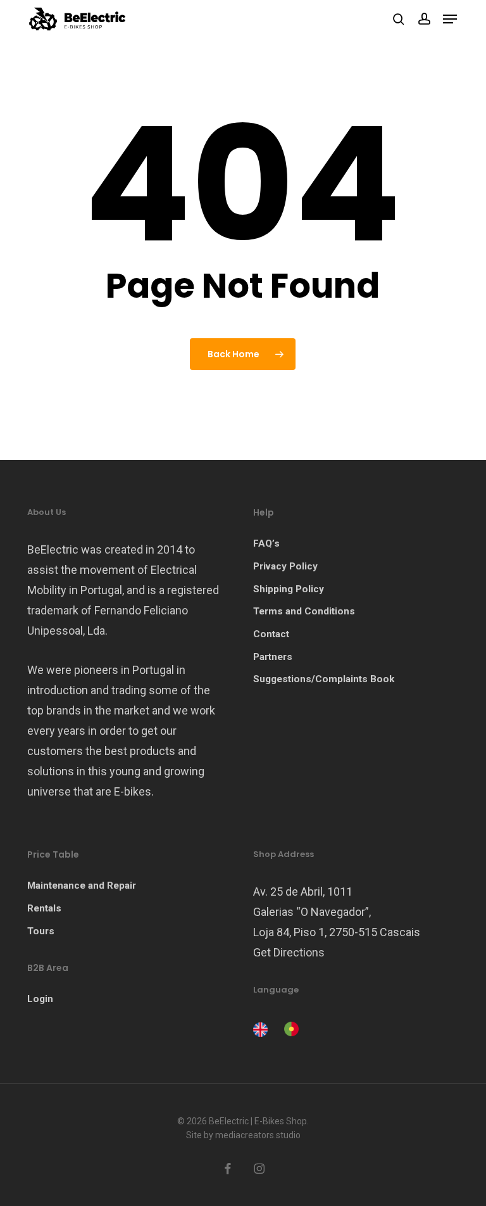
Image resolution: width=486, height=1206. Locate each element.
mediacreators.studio (258, 1135)
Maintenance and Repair (81, 885)
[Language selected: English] (279, 1028)
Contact (271, 634)
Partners (272, 657)
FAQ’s (266, 543)
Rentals (44, 908)
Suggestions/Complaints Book (323, 679)
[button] (450, 19)
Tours (40, 931)
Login (40, 999)
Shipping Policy (288, 589)
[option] (289, 1029)
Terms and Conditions (304, 611)
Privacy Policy (285, 566)
